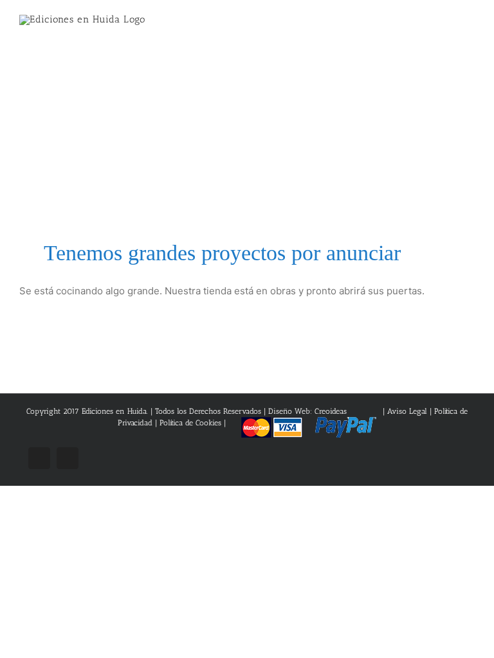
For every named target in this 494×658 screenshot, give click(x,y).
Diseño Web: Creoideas (307, 411)
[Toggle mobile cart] (446, 26)
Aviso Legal (408, 411)
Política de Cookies (190, 422)
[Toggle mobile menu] (469, 26)
